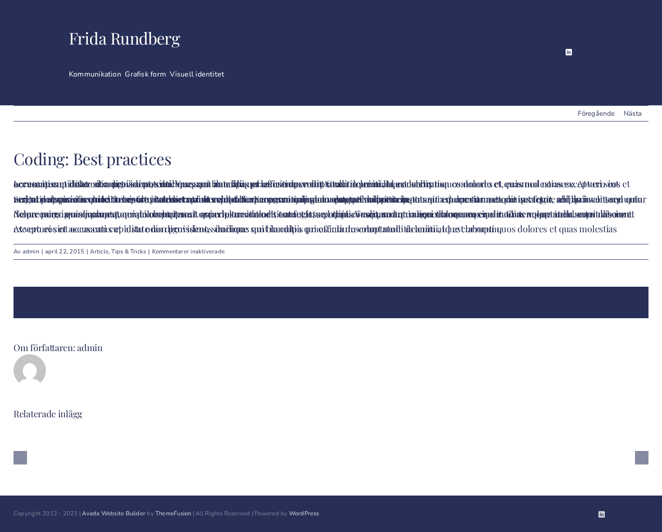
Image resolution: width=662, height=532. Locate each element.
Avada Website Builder (113, 513)
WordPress (304, 513)
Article (99, 252)
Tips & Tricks (128, 252)
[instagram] (569, 52)
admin (31, 252)
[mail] (584, 52)
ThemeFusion (173, 513)
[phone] (598, 52)
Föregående (596, 113)
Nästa (633, 113)
